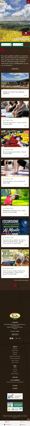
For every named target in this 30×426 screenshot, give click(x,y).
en (16, 338)
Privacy (14, 415)
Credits (19, 415)
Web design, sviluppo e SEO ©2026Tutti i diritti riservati (15, 416)
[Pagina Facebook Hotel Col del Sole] (10, 338)
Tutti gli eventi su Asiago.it (21, 280)
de (19, 338)
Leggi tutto (15, 68)
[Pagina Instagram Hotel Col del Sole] (12, 338)
